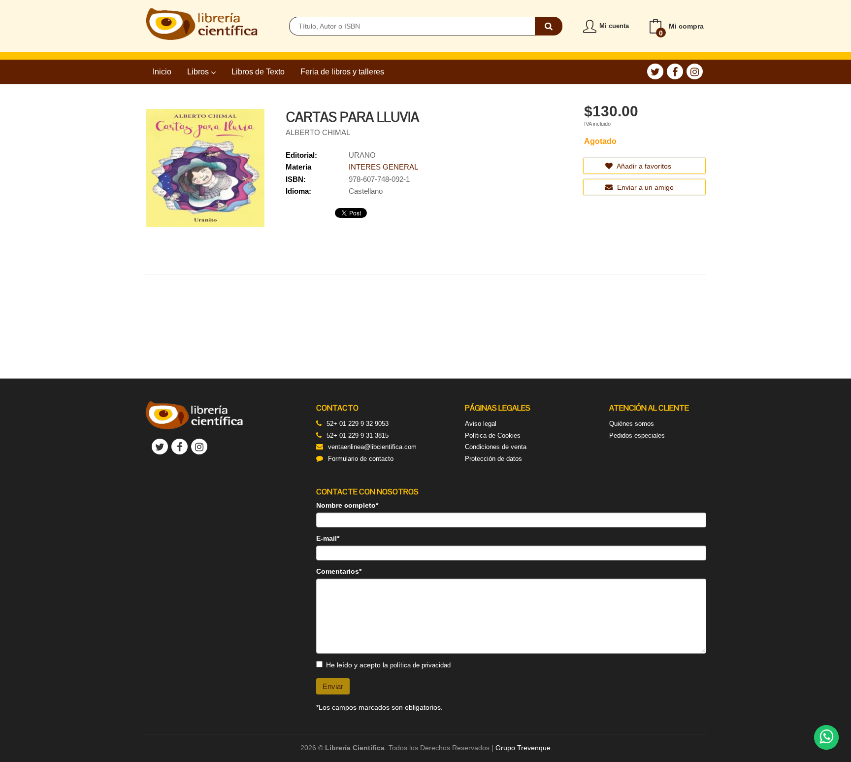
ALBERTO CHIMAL (318, 132)
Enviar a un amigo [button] (644, 187)
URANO (362, 155)
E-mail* (327, 538)
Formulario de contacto (360, 458)
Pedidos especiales (637, 435)
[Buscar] (548, 26)
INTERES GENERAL (383, 167)
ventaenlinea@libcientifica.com (372, 446)
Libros (199, 72)
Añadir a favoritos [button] (643, 166)
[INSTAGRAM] (695, 71)
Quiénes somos (631, 423)
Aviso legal (480, 423)
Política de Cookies (493, 435)
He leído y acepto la (388, 665)
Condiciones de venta (495, 446)
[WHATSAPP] (826, 737)
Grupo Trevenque (523, 748)
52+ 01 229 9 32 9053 (358, 423)
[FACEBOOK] (675, 71)
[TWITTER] (655, 71)
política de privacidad (420, 665)
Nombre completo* (347, 505)
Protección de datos (493, 458)
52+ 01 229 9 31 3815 (358, 435)
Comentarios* (338, 571)
